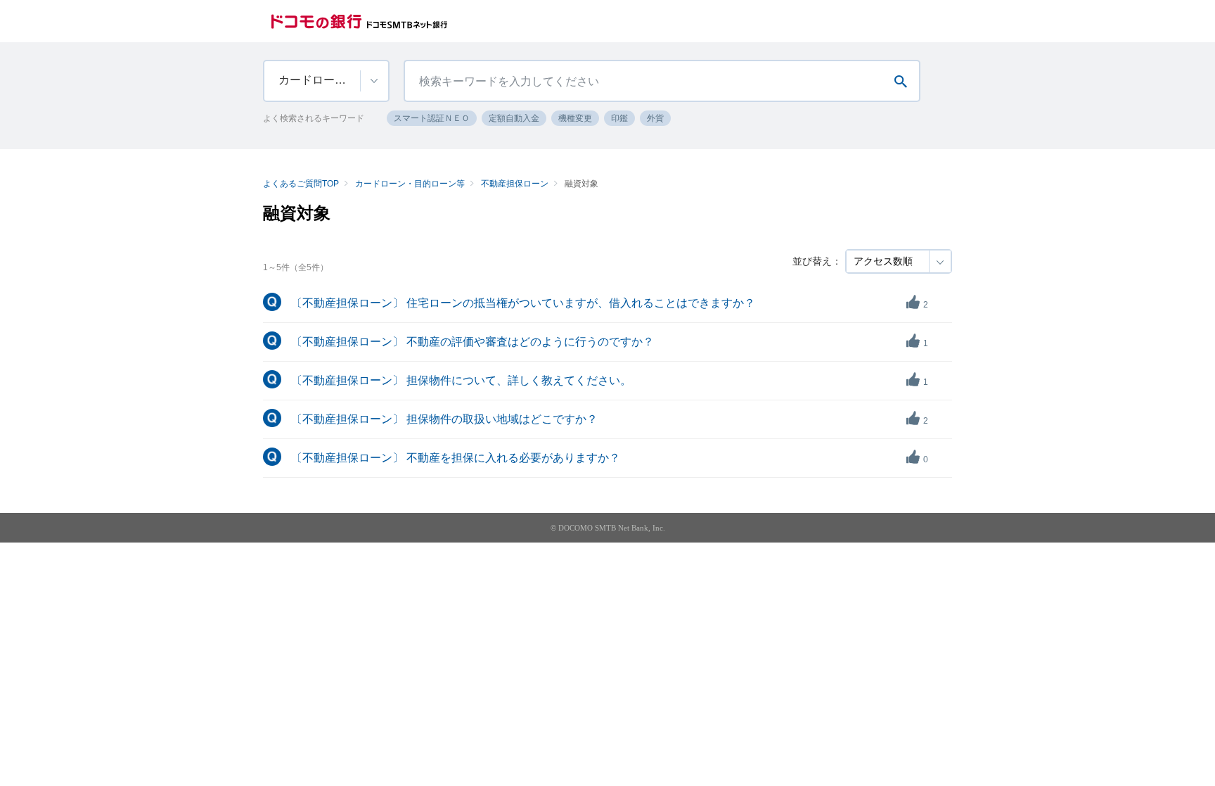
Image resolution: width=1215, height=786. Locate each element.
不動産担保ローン (514, 184)
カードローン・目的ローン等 (410, 184)
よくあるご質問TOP (301, 184)
